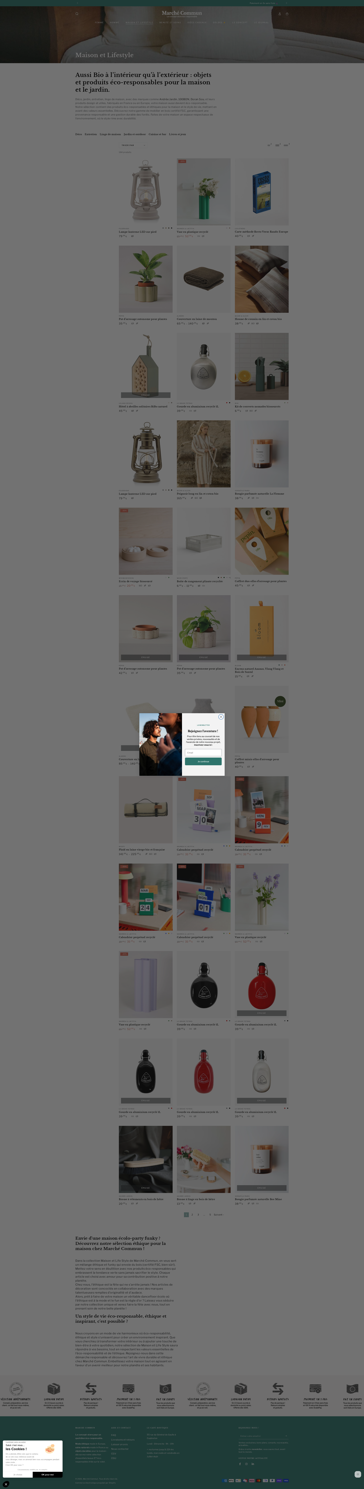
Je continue (203, 761)
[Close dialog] (221, 716)
